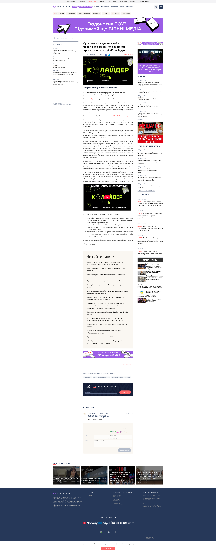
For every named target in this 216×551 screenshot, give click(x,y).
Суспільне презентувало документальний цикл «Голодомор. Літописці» (104, 332)
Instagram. (127, 116)
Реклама (90, 495)
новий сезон (96, 13)
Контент (96, 6)
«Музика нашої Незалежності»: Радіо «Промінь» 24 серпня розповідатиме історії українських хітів (65, 82)
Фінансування (105, 6)
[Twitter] (109, 55)
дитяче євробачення (84, 13)
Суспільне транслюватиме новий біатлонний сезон (105, 337)
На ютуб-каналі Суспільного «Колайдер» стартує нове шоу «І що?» (108, 286)
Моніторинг (114, 6)
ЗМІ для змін (102, 1)
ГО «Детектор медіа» (143, 1)
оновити (124, 428)
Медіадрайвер (123, 1)
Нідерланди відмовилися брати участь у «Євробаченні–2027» (64, 59)
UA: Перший (116, 13)
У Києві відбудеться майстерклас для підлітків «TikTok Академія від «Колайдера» (107, 292)
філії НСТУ (106, 13)
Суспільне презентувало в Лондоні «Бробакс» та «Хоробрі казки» (107, 313)
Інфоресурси (129, 6)
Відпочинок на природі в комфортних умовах (62, 66)
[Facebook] (106, 55)
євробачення (71, 13)
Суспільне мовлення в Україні (101, 377)
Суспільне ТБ (87, 377)
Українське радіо (59, 13)
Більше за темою (62, 463)
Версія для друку (128, 54)
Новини (75, 6)
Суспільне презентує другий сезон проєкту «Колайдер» (107, 281)
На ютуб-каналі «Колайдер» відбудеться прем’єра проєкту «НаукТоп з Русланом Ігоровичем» (105, 263)
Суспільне (127, 377)
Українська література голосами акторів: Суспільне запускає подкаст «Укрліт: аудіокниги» (65, 74)
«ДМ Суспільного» (128, 364)
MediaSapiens (81, 1)
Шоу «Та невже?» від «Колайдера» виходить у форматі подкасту (106, 269)
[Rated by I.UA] (104, 532)
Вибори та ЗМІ (116, 503)
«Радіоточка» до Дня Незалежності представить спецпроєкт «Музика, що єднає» (148, 170)
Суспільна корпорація (85, 6)
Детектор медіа (71, 1)
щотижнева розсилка (104, 386)
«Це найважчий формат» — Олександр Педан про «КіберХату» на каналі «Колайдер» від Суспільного (105, 319)
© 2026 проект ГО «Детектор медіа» (151, 498)
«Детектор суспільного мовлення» (103, 88)
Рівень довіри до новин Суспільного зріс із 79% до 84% (150, 186)
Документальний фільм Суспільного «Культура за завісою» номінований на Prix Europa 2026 (65, 51)
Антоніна (132, 1)
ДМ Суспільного (92, 1)
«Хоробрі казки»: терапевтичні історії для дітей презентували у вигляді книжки (104, 342)
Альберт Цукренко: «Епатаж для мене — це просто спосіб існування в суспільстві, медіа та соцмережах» (150, 203)
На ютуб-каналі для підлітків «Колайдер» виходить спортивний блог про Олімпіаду (105, 298)
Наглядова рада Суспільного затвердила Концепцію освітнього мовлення (106, 276)
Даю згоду (108, 548)
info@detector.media (151, 499)
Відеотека (115, 502)
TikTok (119, 116)
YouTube (113, 116)
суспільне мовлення (117, 377)
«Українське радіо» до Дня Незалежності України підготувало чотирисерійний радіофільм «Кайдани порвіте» (149, 179)
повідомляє (93, 99)
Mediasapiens (116, 496)
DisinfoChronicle (113, 1)
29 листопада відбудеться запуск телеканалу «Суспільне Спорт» (107, 325)
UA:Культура (126, 13)
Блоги (122, 6)
